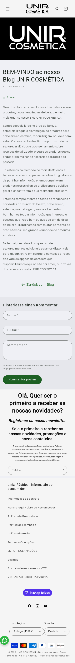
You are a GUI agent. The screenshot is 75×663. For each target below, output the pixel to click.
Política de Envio (19, 533)
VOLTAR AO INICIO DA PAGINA (28, 577)
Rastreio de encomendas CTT (27, 568)
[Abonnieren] (63, 470)
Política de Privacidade (23, 516)
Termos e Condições (21, 542)
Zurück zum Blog (40, 284)
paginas (13, 559)
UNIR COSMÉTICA (26, 652)
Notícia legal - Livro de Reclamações (32, 507)
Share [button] (11, 97)
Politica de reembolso (22, 525)
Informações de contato (23, 498)
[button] (7, 9)
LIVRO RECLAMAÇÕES (23, 551)
